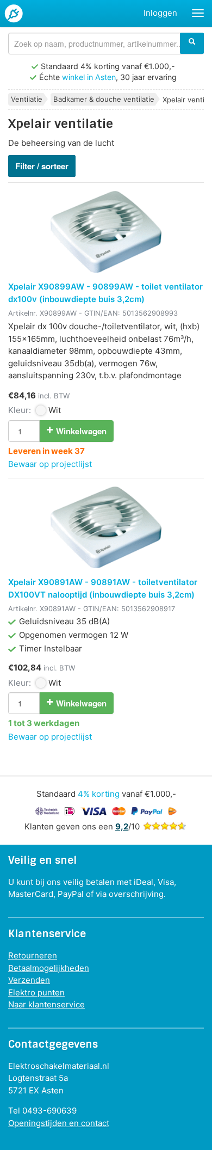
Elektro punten (36, 992)
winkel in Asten (89, 77)
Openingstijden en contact (58, 1123)
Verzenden (29, 980)
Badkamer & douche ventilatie (103, 99)
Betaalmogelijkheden (48, 968)
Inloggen (160, 13)
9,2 (121, 826)
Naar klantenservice (46, 1004)
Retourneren (32, 955)
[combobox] (106, 43)
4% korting (99, 794)
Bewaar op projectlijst (50, 464)
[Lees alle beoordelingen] (165, 826)
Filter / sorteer (41, 166)
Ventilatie (26, 99)
